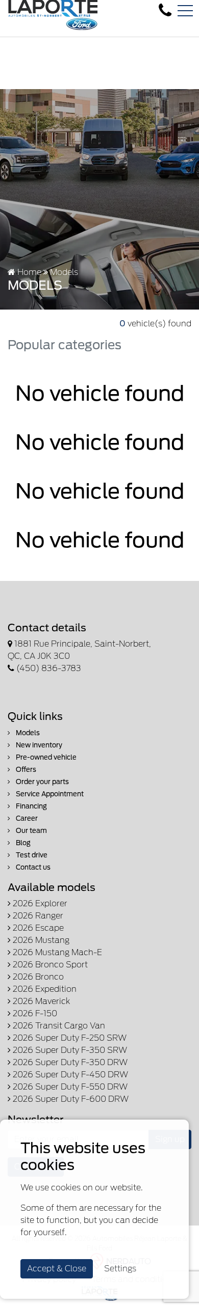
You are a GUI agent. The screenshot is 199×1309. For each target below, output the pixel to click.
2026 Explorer (39, 903)
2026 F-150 (34, 1013)
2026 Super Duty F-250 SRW (69, 1038)
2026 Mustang (40, 940)
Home (28, 272)
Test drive (30, 855)
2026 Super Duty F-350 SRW (69, 1050)
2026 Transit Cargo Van (58, 1026)
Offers (25, 769)
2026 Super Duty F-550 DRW (69, 1087)
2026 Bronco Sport (49, 964)
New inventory (38, 745)
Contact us (32, 867)
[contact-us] (165, 10)
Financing (30, 806)
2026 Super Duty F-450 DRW (69, 1074)
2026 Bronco (37, 977)
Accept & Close (56, 1268)
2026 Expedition (44, 989)
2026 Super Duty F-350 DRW (69, 1062)
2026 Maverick (40, 1001)
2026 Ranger (37, 916)
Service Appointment (49, 794)
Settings (120, 1268)
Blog (22, 843)
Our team (30, 830)
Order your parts (41, 782)
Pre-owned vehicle (45, 757)
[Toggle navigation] (185, 10)
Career (26, 818)
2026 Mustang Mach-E (56, 952)
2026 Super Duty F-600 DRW (70, 1099)
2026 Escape (37, 928)
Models (27, 733)
